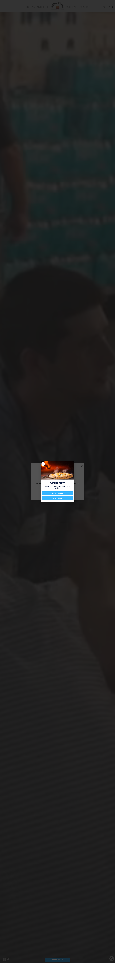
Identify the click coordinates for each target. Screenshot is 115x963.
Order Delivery (57, 493)
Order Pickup (57, 498)
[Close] (43, 464)
